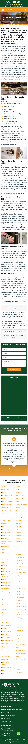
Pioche (18, 539)
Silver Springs (20, 569)
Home (3, 24)
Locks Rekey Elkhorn (18, 24)
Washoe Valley (20, 644)
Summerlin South (21, 607)
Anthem (4, 492)
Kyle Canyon (6, 637)
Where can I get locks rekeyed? (12, 331)
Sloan (17, 576)
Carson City (5, 529)
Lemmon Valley (7, 650)
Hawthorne (5, 613)
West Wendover (21, 654)
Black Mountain (7, 501)
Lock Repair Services (8, 715)
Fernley (4, 565)
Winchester (19, 663)
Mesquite (18, 486)
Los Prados (5, 656)
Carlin (4, 526)
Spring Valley (20, 597)
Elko (3, 553)
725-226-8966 (15, 2)
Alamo (4, 486)
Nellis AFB (19, 508)
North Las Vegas (21, 514)
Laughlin (4, 647)
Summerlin (19, 603)
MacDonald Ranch (5, 663)
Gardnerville (6, 571)
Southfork (19, 582)
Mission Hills (19, 492)
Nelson (18, 511)
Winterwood (19, 669)
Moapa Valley (20, 498)
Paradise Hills (20, 535)
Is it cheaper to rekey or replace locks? (14, 308)
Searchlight (19, 566)
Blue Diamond (6, 505)
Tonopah (18, 627)
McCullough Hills (7, 667)
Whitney (18, 657)
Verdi (17, 641)
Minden (18, 489)
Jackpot (4, 628)
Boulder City (6, 508)
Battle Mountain (7, 495)
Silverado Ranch (21, 573)
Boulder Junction (7, 511)
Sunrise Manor (20, 621)
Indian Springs (6, 625)
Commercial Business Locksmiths (12, 710)
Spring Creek (20, 594)
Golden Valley (6, 586)
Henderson (5, 616)
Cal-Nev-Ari (6, 517)
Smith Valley (19, 579)
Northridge (19, 517)
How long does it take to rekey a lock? (14, 336)
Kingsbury (5, 634)
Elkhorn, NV (7, 735)
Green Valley (6, 595)
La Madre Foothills (7, 641)
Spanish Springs (20, 588)
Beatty (4, 498)
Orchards (19, 520)
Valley (18, 638)
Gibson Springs (6, 582)
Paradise (18, 532)
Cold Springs (6, 535)
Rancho (18, 545)
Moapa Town (20, 495)
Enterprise (5, 559)
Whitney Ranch (20, 660)
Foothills (4, 568)
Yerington (19, 672)
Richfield (18, 554)
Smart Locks (6, 718)
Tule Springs (19, 635)
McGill (4, 670)
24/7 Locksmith (7, 712)
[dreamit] (6, 10)
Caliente (4, 523)
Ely (3, 556)
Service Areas (6, 721)
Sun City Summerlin (19, 614)
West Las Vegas (20, 650)
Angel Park (5, 489)
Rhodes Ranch (20, 551)
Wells (17, 647)
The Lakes (19, 624)
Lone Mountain (6, 653)
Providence (19, 542)
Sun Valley (19, 618)
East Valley (5, 547)
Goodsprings (6, 589)
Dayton (4, 539)
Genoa (4, 579)
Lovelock (5, 659)
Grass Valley (6, 592)
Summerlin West (21, 610)
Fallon (4, 562)
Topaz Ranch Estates (20, 631)
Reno (17, 548)
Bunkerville (5, 514)
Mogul (17, 501)
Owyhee (18, 523)
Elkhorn (8, 24)
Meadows (5, 673)
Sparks (18, 591)
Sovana (18, 585)
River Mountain (20, 557)
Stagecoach (19, 600)
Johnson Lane (6, 631)
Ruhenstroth (19, 560)
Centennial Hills (7, 532)
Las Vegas (5, 644)
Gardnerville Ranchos (6, 575)
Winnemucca (20, 666)
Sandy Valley (20, 563)
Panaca (18, 529)
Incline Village (6, 619)
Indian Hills (5, 622)
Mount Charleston (21, 505)
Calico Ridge (6, 520)
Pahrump (18, 526)
